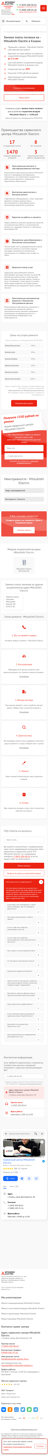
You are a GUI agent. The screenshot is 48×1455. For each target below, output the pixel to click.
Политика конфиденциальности (24, 1429)
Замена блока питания (12, 345)
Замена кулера (10, 352)
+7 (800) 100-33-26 (28, 10)
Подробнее (24, 677)
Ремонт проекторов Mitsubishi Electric (18, 1313)
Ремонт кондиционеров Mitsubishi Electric (20, 1303)
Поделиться (3, 1409)
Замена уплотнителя (12, 365)
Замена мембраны (11, 359)
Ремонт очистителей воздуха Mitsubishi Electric (22, 1308)
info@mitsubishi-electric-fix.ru (15, 1359)
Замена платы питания (12, 379)
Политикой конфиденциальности (30, 1084)
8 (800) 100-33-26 (9, 1352)
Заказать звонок (24, 530)
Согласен (40, 1446)
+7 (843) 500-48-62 (28, 5)
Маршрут (12, 1178)
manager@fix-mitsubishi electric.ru (17, 1365)
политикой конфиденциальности (27, 462)
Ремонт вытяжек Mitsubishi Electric (17, 1319)
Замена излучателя (11, 372)
